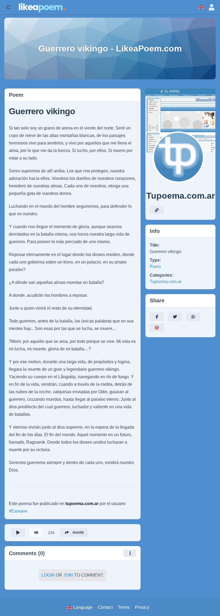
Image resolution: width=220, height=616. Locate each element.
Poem (155, 266)
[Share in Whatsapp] (193, 317)
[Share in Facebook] (157, 317)
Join (68, 575)
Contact (105, 607)
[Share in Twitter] (175, 317)
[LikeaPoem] (42, 7)
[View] (36, 532)
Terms (124, 607)
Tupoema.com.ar (166, 281)
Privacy (142, 607)
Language (82, 607)
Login (48, 575)
